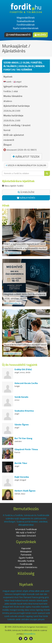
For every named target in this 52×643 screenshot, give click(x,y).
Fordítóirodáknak (26, 24)
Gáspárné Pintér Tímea (26, 449)
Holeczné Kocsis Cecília (26, 383)
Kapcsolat (26, 548)
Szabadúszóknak (26, 21)
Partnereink (26, 554)
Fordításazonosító (19, 34)
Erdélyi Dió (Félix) (23, 369)
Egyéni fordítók (26, 557)
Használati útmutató (26, 535)
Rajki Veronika (22, 477)
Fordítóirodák (26, 564)
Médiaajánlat (26, 551)
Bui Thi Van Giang (23, 438)
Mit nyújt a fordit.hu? (26, 532)
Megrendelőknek (26, 17)
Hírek (5, 205)
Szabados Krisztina (24, 410)
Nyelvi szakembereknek (25, 28)
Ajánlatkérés (27, 197)
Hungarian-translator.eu (26, 567)
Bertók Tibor (21, 463)
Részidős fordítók (26, 560)
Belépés (41, 34)
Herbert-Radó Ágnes (25, 490)
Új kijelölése (27, 192)
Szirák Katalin (21, 397)
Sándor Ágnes (22, 424)
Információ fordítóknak (26, 529)
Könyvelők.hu (29, 633)
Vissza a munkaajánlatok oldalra (26, 165)
